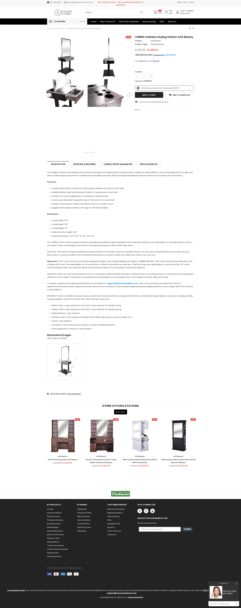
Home (49, 28)
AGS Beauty (156, 40)
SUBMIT (187, 529)
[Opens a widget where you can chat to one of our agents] (223, 593)
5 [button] (94, 152)
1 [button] (84, 152)
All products (59, 28)
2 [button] (86, 152)
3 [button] (89, 152)
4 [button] (91, 152)
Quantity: (139, 72)
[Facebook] (139, 511)
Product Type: (141, 44)
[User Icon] (177, 12)
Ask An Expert (74, 394)
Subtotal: (139, 81)
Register (190, 11)
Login (182, 11)
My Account (185, 13)
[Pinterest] (146, 511)
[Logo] (63, 13)
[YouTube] (152, 511)
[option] (67, 72)
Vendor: (138, 40)
